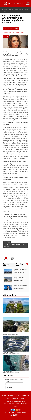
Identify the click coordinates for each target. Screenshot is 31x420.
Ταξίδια (17, 403)
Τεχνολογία (24, 403)
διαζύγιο (6, 246)
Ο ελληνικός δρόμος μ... (8, 352)
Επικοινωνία (15, 414)
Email (5, 260)
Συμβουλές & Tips (9, 403)
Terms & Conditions (21, 412)
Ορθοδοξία (9, 401)
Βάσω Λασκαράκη (9, 244)
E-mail (8, 381)
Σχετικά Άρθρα (6, 264)
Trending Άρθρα (21, 265)
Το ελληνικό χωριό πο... (8, 333)
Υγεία (15, 406)
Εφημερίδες (25, 395)
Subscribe (9, 387)
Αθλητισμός (10, 395)
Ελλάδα (5, 36)
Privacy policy (12, 412)
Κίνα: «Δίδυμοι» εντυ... (7, 313)
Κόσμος (8, 398)
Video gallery (9, 295)
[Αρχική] (13, 4)
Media (4, 395)
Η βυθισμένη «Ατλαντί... (7, 371)
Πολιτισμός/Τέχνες (19, 401)
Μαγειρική (15, 398)
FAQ (6, 412)
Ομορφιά (22, 398)
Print (12, 260)
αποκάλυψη (20, 244)
